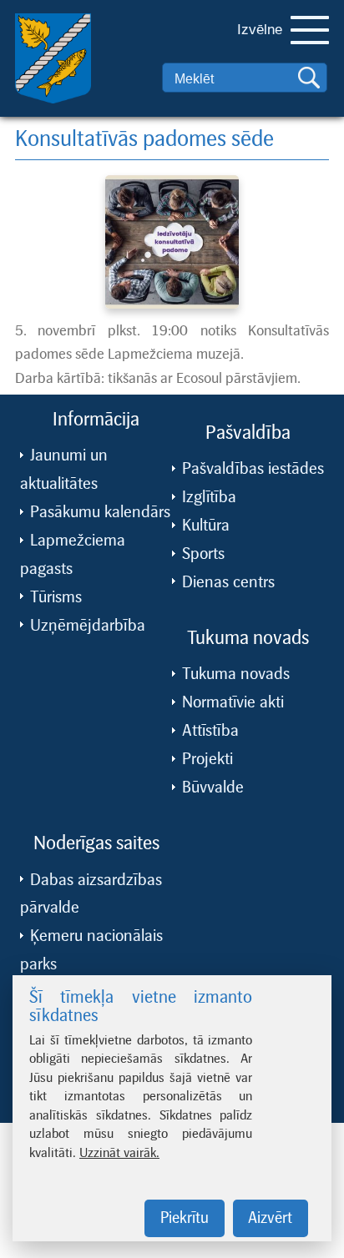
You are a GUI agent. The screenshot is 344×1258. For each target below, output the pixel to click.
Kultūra (206, 501)
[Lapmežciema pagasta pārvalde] (41, 67)
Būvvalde (213, 762)
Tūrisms (56, 572)
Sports (203, 529)
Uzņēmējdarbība (87, 601)
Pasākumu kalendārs (100, 487)
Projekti (207, 734)
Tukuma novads (236, 649)
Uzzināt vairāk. (119, 1152)
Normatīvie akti (233, 677)
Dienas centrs (228, 557)
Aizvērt (270, 1217)
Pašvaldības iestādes (253, 444)
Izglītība (209, 472)
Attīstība (210, 706)
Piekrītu (184, 1217)
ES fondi (58, 968)
